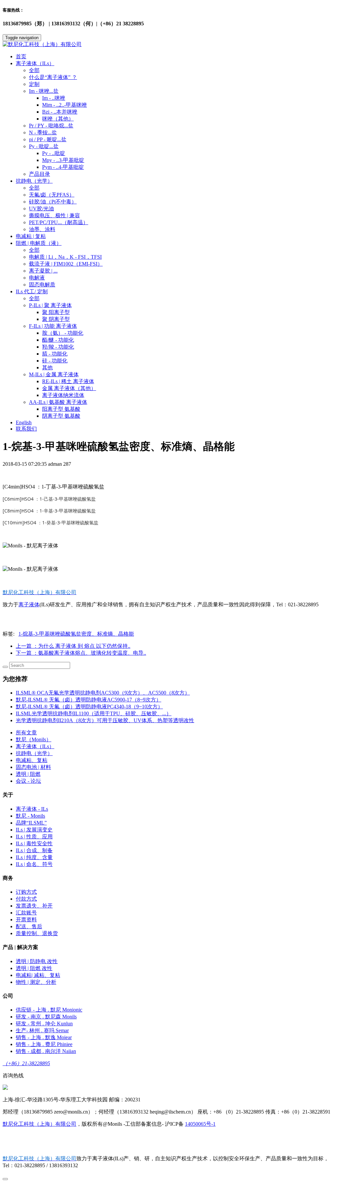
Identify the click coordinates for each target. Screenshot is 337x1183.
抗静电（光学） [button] (34, 181)
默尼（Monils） (33, 739)
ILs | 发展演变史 (34, 829)
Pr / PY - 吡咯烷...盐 (51, 125)
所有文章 (26, 732)
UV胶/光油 (41, 208)
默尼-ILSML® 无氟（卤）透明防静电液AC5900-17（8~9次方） (88, 699)
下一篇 (81, 653)
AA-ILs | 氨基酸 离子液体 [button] (58, 402)
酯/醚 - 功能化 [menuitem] (58, 340)
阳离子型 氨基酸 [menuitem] (61, 409)
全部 (34, 70)
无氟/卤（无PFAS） (51, 194)
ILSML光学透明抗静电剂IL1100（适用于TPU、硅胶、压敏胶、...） (93, 713)
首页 (21, 56)
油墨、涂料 (42, 229)
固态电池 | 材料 (33, 767)
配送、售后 (29, 926)
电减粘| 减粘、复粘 (38, 975)
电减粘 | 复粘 (31, 236)
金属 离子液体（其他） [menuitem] (69, 388)
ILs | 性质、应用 (34, 836)
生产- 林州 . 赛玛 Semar (42, 1030)
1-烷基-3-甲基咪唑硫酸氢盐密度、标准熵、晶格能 (76, 634)
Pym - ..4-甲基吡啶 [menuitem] (63, 167)
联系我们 (26, 429)
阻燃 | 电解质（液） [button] (39, 243)
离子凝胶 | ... (43, 271)
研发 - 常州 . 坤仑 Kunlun (44, 1023)
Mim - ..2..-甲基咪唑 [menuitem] (64, 105)
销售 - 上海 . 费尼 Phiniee (44, 1044)
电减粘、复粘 (31, 760)
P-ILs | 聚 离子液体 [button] (50, 305)
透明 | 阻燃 (28, 774)
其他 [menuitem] (47, 367)
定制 (34, 84)
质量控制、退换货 (37, 933)
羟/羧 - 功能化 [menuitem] (58, 347)
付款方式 (26, 899)
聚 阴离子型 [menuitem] (56, 319)
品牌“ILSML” (31, 823)
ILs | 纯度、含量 (34, 857)
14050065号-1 (200, 1124)
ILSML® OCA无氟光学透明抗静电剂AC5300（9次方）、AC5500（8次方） (103, 693)
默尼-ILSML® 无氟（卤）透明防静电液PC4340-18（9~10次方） (89, 706)
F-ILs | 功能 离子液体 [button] (53, 326)
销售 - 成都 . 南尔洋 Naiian (46, 1051)
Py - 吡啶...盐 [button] (44, 146)
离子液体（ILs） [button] (35, 63)
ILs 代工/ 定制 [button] (32, 291)
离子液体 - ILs (32, 809)
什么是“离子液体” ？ (53, 77)
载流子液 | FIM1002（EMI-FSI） (66, 264)
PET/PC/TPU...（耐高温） (58, 222)
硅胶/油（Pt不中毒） (53, 201)
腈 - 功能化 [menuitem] (54, 353)
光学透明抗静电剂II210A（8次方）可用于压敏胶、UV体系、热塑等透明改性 (105, 720)
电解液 (37, 277)
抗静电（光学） (34, 753)
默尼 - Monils (30, 816)
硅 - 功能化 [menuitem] (54, 360)
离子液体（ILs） (35, 746)
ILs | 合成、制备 (34, 850)
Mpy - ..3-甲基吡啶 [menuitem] (63, 160)
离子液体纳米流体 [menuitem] (63, 395)
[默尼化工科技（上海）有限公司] (168, 44)
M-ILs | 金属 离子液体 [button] (54, 374)
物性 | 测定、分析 (36, 982)
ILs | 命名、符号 (34, 864)
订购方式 (26, 892)
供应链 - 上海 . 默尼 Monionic (49, 1009)
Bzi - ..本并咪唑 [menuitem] (59, 112)
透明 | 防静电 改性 (37, 961)
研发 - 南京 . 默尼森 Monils (46, 1016)
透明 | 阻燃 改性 (34, 968)
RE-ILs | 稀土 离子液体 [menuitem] (68, 381)
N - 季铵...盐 (43, 132)
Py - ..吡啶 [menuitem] (53, 153)
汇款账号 (26, 912)
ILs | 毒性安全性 (34, 843)
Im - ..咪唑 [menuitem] (53, 98)
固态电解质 (42, 284)
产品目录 (39, 174)
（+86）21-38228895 (26, 1063)
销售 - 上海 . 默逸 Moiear (44, 1037)
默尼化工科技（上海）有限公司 (39, 1124)
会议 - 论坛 (28, 781)
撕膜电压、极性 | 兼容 (54, 215)
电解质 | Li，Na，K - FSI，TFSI (65, 257)
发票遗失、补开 (34, 905)
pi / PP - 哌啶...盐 (47, 139)
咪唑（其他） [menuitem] (58, 118)
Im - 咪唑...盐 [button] (44, 91)
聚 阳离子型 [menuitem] (56, 312)
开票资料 (26, 919)
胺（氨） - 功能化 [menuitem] (62, 333)
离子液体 (28, 604)
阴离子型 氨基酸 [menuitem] (61, 416)
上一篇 (73, 646)
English (24, 422)
